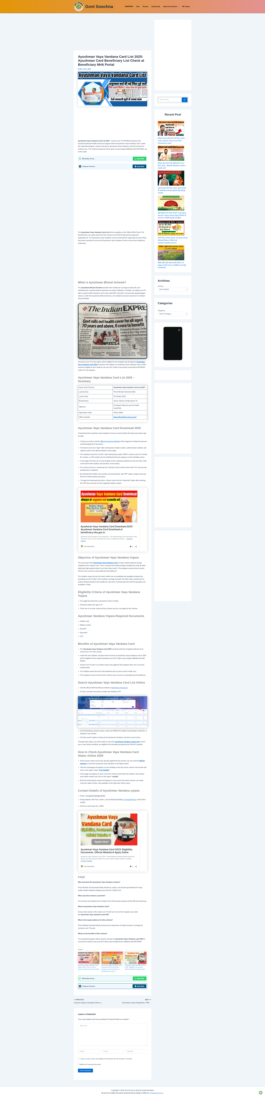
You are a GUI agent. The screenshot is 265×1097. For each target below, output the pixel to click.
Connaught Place (130, 799)
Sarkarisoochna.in (156, 1093)
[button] (178, 6)
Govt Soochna (99, 6)
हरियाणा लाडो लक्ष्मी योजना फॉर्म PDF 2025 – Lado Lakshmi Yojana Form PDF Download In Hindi (172, 140)
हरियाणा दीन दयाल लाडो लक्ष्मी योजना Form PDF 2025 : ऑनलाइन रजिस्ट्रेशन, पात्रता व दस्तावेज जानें (172, 165)
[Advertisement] (112, 35)
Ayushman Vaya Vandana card (105, 563)
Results (145, 6)
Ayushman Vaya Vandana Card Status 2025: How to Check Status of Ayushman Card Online (88, 967)
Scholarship (155, 6)
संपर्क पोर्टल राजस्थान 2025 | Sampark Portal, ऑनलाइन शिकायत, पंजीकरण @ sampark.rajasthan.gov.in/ (173, 240)
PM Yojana (186, 6)
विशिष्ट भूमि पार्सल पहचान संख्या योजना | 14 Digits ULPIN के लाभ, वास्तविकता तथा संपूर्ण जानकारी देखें (172, 265)
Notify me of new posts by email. (90, 1064)
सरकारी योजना (129, 6)
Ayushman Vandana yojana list (127, 742)
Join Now (140, 158)
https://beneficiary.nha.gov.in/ (124, 417)
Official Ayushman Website (110, 441)
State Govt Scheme (170, 6)
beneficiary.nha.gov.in (120, 688)
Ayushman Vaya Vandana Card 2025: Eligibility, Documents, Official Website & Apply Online (135, 967)
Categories (161, 310)
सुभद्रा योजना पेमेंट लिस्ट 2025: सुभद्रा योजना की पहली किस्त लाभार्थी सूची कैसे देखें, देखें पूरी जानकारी (172, 190)
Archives (160, 286)
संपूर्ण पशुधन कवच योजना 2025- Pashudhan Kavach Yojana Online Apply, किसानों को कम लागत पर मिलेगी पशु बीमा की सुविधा (172, 215)
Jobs (138, 6)
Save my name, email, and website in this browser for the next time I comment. (106, 1059)
